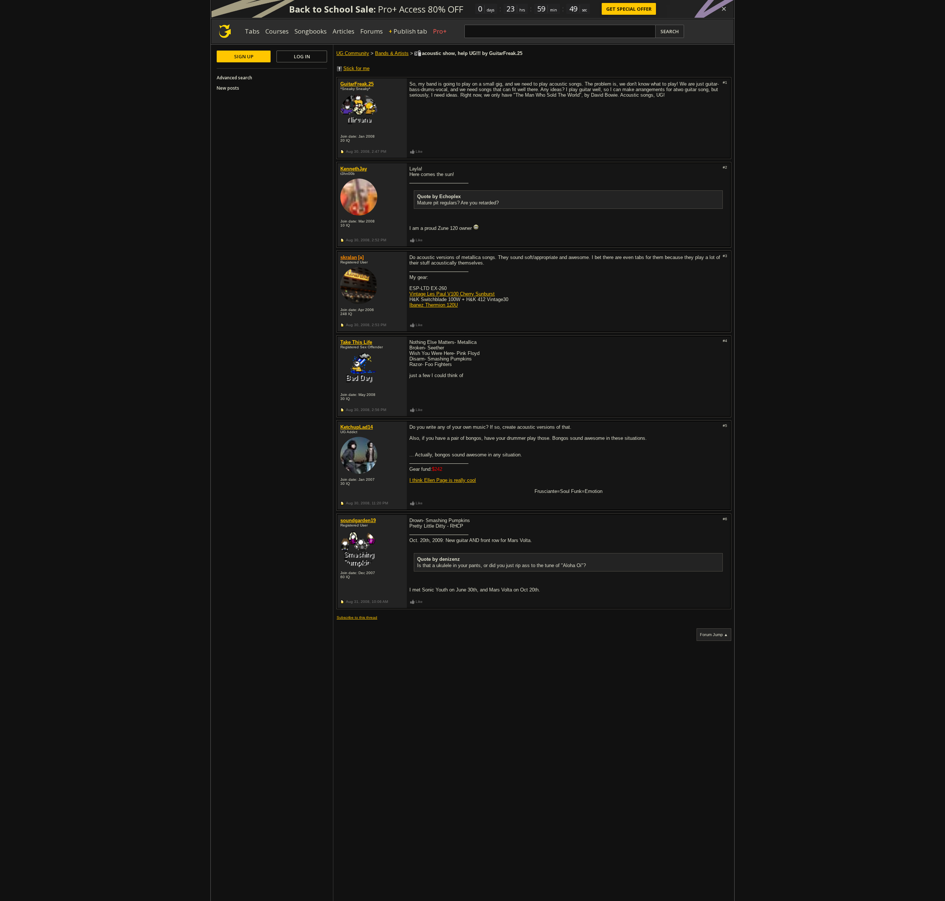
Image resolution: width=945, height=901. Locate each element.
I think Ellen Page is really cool (442, 480)
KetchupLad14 (356, 427)
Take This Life (356, 342)
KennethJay (353, 169)
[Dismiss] (724, 9)
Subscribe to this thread (357, 617)
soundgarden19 (358, 520)
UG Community (352, 53)
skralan (348, 257)
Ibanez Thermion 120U (433, 305)
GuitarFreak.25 (357, 84)
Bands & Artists (392, 53)
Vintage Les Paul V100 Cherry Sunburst (452, 294)
